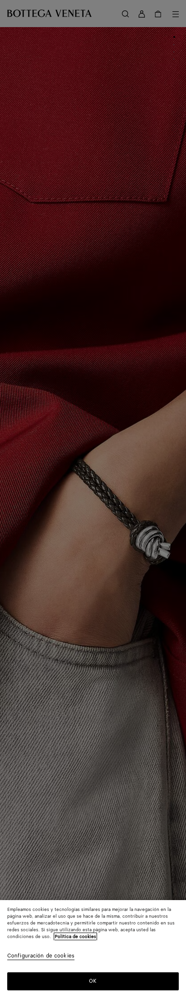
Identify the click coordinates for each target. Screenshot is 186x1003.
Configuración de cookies (40, 956)
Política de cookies (75, 936)
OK (93, 981)
